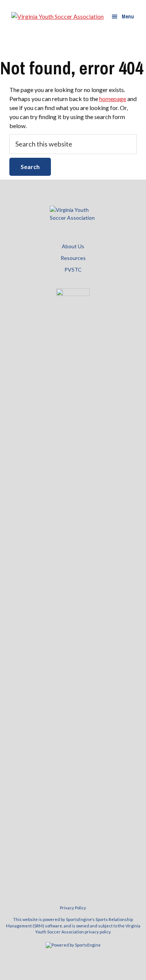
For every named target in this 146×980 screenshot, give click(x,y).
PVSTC (73, 269)
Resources (73, 258)
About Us (73, 246)
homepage (112, 98)
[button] (123, 16)
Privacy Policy (73, 908)
